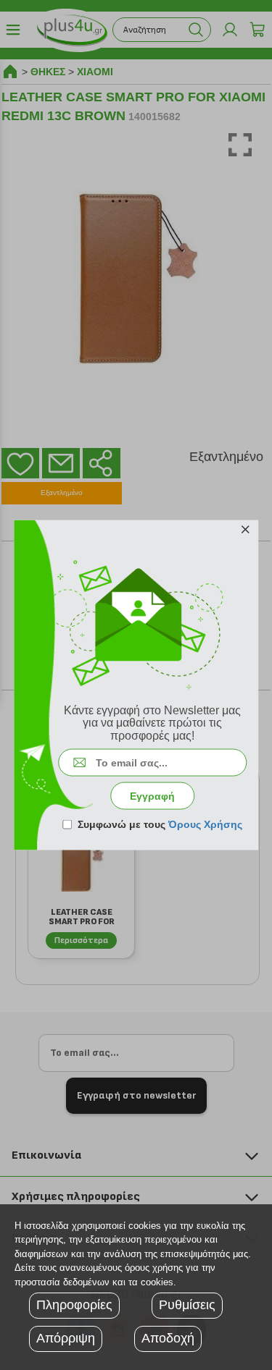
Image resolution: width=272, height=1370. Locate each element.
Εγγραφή (152, 796)
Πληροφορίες (74, 1305)
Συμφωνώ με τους (160, 824)
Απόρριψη (65, 1338)
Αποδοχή (167, 1338)
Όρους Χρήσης (205, 824)
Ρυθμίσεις (187, 1305)
